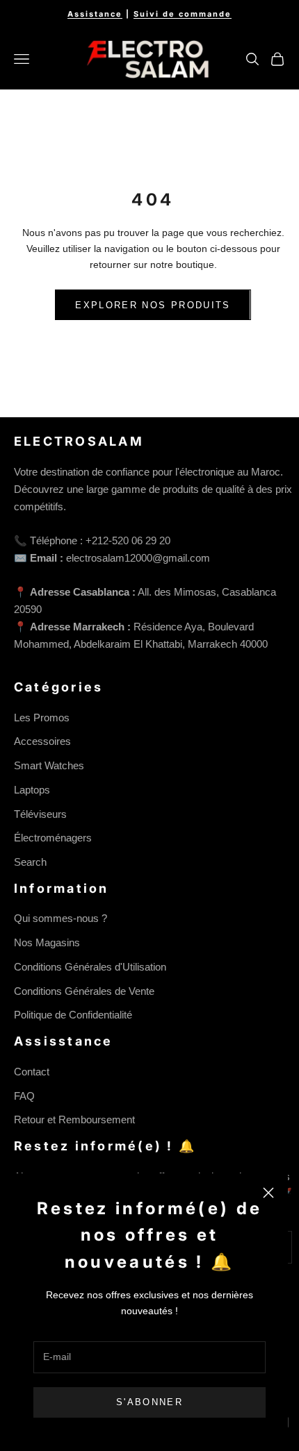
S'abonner (149, 1402)
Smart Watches (49, 765)
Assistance (94, 14)
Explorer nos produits (152, 305)
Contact (31, 1071)
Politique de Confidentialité (73, 1015)
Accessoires (42, 741)
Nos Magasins (47, 942)
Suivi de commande (183, 14)
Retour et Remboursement (74, 1119)
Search (30, 862)
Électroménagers (53, 838)
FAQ (24, 1096)
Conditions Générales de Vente (84, 991)
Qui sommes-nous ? (60, 918)
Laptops (32, 790)
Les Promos (42, 717)
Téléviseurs (40, 814)
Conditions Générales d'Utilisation (90, 967)
